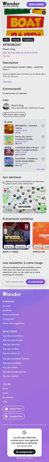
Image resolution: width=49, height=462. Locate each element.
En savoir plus (24, 445)
